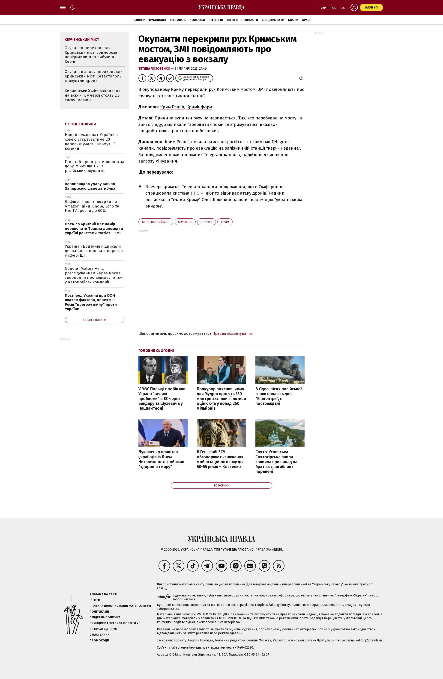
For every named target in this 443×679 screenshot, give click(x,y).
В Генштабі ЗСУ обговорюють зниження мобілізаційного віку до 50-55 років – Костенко (220, 459)
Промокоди (99, 640)
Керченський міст (156, 222)
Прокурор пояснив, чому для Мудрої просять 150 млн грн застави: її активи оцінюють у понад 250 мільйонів (221, 399)
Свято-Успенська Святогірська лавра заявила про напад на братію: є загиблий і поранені (276, 462)
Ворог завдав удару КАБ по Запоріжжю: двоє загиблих (90, 186)
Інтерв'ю (216, 20)
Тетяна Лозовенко (154, 69)
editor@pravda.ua (369, 640)
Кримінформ (199, 107)
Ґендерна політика (105, 617)
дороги (207, 222)
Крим (225, 222)
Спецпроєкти (273, 20)
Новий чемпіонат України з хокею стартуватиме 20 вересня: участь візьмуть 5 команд (91, 141)
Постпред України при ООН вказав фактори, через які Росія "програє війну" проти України (91, 302)
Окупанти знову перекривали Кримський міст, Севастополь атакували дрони (94, 76)
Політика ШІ (99, 611)
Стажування (100, 634)
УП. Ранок (178, 20)
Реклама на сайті (103, 594)
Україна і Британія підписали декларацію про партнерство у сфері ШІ (94, 251)
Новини (138, 20)
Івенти (232, 20)
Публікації (157, 20)
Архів (306, 20)
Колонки (197, 20)
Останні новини (80, 124)
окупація (185, 222)
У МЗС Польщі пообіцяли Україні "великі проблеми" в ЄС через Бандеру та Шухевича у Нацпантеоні (162, 399)
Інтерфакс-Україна (351, 595)
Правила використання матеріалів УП (120, 606)
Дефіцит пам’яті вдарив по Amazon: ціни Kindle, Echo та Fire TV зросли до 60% (92, 206)
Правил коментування (233, 333)
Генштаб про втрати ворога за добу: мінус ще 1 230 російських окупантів (94, 166)
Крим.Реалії (172, 107)
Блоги (293, 20)
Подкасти (249, 20)
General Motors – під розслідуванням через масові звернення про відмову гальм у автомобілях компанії (94, 275)
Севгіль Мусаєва (258, 640)
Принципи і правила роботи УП (115, 623)
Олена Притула (318, 640)
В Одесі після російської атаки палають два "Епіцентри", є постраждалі (278, 396)
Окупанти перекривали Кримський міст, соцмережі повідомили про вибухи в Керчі (91, 54)
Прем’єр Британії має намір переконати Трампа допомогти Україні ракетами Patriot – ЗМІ (94, 228)
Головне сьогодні (156, 350)
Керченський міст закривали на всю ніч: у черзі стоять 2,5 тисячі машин (93, 95)
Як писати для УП (103, 629)
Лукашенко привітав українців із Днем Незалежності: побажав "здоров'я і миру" (161, 459)
